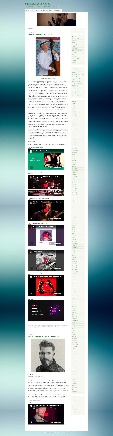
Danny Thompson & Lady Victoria (40, 34)
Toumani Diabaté (38, 327)
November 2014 (75, 389)
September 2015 (75, 369)
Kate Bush (48, 326)
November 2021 (75, 219)
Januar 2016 (74, 360)
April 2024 (74, 160)
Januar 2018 (74, 312)
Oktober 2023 (74, 172)
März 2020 (74, 259)
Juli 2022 (73, 202)
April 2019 (74, 281)
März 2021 (74, 235)
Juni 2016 (73, 350)
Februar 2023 (74, 188)
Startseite (28, 10)
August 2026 (74, 103)
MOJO (73, 401)
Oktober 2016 (74, 342)
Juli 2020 (73, 251)
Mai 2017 (73, 328)
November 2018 (75, 292)
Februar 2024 (74, 164)
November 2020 (75, 243)
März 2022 (74, 211)
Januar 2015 (74, 385)
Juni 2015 (73, 375)
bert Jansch (54, 325)
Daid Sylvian (63, 325)
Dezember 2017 (75, 314)
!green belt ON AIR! (75, 38)
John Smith (65, 426)
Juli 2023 (73, 178)
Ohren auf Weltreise (75, 58)
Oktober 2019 (74, 269)
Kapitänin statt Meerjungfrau (77, 83)
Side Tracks (74, 62)
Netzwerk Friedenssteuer (76, 412)
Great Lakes (56, 426)
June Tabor (44, 326)
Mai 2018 (73, 304)
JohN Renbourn (39, 326)
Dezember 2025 (75, 119)
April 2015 (74, 379)
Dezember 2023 (75, 168)
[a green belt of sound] (56, 19)
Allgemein (35, 325)
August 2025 (74, 127)
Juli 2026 (73, 105)
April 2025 (74, 136)
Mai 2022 (73, 207)
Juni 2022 (73, 204)
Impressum (48, 10)
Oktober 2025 (74, 123)
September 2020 (75, 247)
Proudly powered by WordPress (49, 432)
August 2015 (74, 371)
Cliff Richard (58, 325)
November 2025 (75, 121)
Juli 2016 (73, 348)
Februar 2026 (74, 115)
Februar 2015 (74, 383)
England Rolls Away (50, 426)
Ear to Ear (74, 46)
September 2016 (75, 344)
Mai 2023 (73, 182)
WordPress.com (66, 432)
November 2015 (75, 365)
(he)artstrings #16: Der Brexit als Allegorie (43, 336)
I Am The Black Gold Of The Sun (78, 74)
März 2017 (74, 332)
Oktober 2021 (74, 221)
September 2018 (75, 296)
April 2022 (74, 209)
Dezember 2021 (75, 217)
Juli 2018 (73, 300)
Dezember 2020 (75, 241)
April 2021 (74, 233)
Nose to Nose (74, 56)
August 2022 (74, 200)
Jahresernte (74, 52)
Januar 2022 (74, 215)
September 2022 (75, 198)
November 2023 (75, 170)
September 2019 (75, 271)
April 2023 (74, 184)
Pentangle (59, 326)
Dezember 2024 (75, 144)
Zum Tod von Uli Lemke (76, 95)
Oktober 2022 (74, 196)
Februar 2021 (74, 237)
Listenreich (40, 325)
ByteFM (73, 405)
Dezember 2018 (75, 290)
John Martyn (34, 326)
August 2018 (74, 298)
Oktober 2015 (74, 367)
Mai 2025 (73, 134)
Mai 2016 (73, 352)
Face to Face (74, 48)
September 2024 (75, 150)
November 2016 (75, 340)
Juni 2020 (73, 253)
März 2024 (74, 162)
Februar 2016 (74, 358)
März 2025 (74, 138)
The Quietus (74, 399)
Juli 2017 (73, 324)
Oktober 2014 (74, 391)
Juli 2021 (73, 227)
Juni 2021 (73, 229)
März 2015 (74, 381)
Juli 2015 (73, 373)
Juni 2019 (73, 277)
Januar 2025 (74, 142)
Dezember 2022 (75, 192)
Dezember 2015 (75, 363)
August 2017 (74, 322)
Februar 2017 (74, 334)
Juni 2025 (73, 132)
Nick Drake (55, 326)
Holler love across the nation (77, 50)
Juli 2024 (73, 154)
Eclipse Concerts (31, 397)
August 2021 (74, 225)
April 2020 (74, 257)
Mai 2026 (73, 109)
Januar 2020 (74, 263)
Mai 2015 (73, 377)
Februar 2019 (74, 286)
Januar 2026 (74, 117)
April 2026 (74, 111)
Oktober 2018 (74, 294)
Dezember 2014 (75, 387)
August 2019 (74, 273)
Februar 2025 (74, 140)
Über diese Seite (34, 10)
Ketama (51, 326)
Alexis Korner (49, 325)
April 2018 (74, 306)
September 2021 (75, 223)
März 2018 (74, 308)
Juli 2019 (73, 275)
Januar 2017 (74, 336)
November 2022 (75, 194)
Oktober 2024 (74, 148)
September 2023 (75, 174)
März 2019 (74, 284)
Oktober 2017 (74, 318)
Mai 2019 (73, 279)
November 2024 (75, 146)
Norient (73, 403)
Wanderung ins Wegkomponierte (75, 86)
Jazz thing (74, 407)
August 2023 (74, 176)
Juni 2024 (73, 156)
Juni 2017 (73, 326)
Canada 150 (74, 44)
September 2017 (75, 320)
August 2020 (74, 249)
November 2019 (75, 267)
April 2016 (74, 354)
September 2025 (75, 125)
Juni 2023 (73, 180)
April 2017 (74, 330)
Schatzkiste (74, 60)
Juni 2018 (73, 302)
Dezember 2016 (75, 338)
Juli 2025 (73, 130)
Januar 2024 (74, 166)
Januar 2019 (74, 288)
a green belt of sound (37, 3)
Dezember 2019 (75, 265)
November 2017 (75, 316)
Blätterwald (42, 10)
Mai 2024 (73, 158)
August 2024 (74, 152)
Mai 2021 (73, 231)
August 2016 (74, 346)
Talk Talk (33, 327)
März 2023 (74, 186)
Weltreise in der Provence (77, 81)
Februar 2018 (74, 310)
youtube (31, 148)
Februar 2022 (74, 213)
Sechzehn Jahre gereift (76, 76)
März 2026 (74, 113)
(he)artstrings (36, 426)
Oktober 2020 (74, 245)
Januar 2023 (74, 190)
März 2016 (74, 356)
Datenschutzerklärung (56, 10)
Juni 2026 (73, 107)
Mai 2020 (73, 255)
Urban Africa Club (75, 410)
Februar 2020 (74, 261)
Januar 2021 (74, 239)
